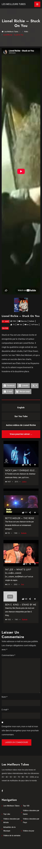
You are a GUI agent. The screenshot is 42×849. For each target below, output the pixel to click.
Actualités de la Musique (9, 829)
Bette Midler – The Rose (19, 518)
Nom (4, 697)
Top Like (6, 814)
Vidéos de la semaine (11, 835)
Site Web (5, 328)
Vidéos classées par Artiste (11, 821)
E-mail (5, 709)
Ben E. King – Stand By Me (20, 604)
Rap (22, 584)
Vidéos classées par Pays (31, 821)
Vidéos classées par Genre (31, 812)
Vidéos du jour (28, 831)
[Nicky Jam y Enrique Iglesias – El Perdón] (21, 454)
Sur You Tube (21, 416)
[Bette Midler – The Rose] (21, 501)
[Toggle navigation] (37, 4)
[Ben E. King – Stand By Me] (21, 596)
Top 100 (26, 806)
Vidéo (26, 31)
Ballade (31, 321)
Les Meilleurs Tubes (14, 4)
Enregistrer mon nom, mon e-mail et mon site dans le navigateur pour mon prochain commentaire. (20, 730)
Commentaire (8, 655)
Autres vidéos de (21, 425)
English (21, 407)
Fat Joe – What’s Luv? (18, 569)
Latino (24, 482)
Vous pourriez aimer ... (21, 434)
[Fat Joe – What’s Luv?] (21, 553)
